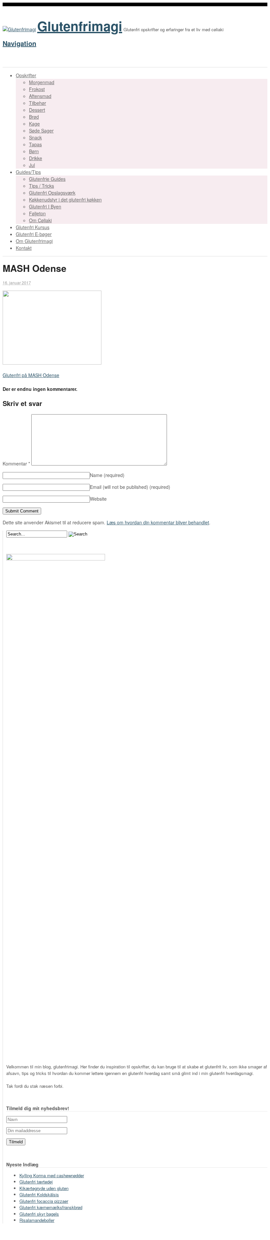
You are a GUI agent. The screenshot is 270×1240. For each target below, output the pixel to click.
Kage (34, 123)
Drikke (35, 158)
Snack (35, 137)
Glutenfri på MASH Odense (31, 375)
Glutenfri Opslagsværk (52, 192)
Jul (32, 165)
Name (107, 475)
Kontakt (24, 248)
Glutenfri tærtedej (36, 1182)
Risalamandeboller (36, 1220)
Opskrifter (26, 75)
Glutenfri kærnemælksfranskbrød (50, 1207)
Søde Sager (41, 130)
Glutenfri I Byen (45, 206)
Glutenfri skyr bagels (39, 1214)
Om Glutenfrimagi (34, 241)
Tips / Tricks (41, 185)
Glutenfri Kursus (32, 227)
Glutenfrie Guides (47, 179)
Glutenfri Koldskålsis (39, 1194)
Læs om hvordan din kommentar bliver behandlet (158, 522)
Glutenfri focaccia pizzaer (43, 1201)
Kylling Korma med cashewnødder (51, 1175)
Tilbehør (37, 103)
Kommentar (16, 463)
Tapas (35, 144)
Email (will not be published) (130, 487)
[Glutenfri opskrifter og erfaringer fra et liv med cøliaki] (19, 29)
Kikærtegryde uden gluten (43, 1188)
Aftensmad (40, 96)
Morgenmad (41, 82)
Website (98, 498)
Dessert (37, 110)
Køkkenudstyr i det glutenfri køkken (65, 199)
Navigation (19, 43)
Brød (34, 116)
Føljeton (37, 213)
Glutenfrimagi (79, 25)
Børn (34, 151)
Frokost (37, 89)
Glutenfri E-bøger (34, 234)
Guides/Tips (28, 172)
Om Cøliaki (40, 220)
